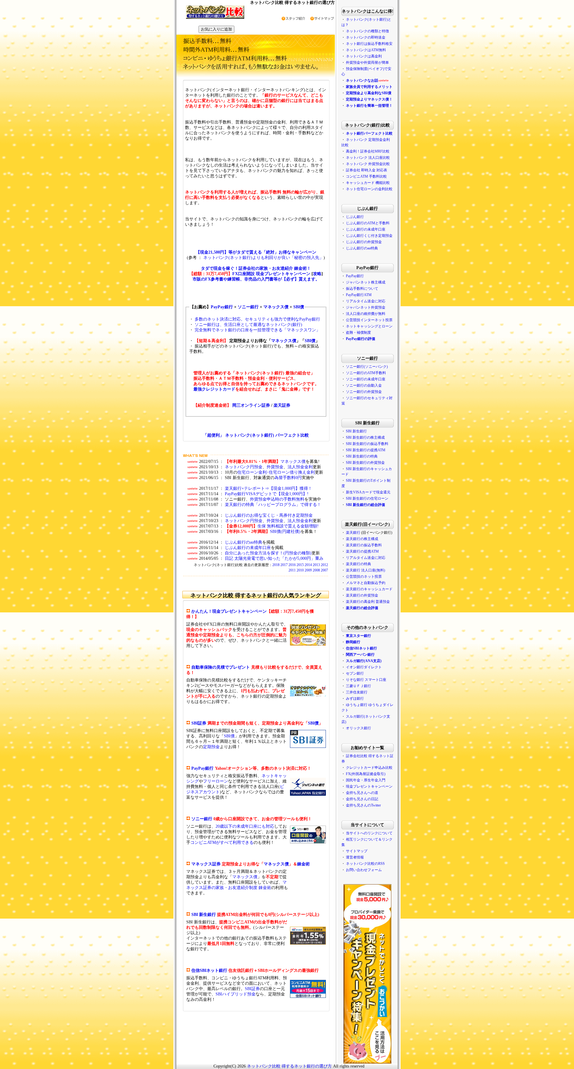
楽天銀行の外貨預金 (362, 595)
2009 (308, 570)
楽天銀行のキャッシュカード (369, 589)
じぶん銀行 (355, 217)
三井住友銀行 (356, 692)
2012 (324, 565)
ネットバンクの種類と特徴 (367, 31)
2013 (316, 565)
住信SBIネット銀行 (209, 970)
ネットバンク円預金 (243, 467)
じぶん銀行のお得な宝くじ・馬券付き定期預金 (269, 515)
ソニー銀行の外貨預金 (364, 392)
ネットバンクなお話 (362, 80)
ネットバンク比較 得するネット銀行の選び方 (289, 1066)
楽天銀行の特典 (358, 564)
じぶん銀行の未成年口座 (248, 547)
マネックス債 (275, 307)
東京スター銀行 (358, 636)
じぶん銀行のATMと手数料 (368, 223)
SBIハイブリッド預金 (236, 994)
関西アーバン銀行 (360, 654)
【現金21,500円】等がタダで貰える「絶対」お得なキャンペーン (256, 252)
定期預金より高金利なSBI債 (368, 93)
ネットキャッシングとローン (369, 326)
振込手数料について (362, 288)
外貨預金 (275, 467)
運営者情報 (355, 857)
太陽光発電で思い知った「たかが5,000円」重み (278, 558)
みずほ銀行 (355, 698)
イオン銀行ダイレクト (364, 667)
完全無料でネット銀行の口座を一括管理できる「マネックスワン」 (257, 330)
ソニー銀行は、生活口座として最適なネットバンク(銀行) (248, 324)
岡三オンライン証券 (251, 405)
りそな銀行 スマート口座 (366, 680)
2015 (300, 565)
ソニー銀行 (248, 307)
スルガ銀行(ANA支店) (363, 661)
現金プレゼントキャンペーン (369, 786)
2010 (300, 570)
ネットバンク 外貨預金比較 (368, 164)
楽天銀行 (353, 532)
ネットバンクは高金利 (364, 56)
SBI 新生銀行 (203, 914)
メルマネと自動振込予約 (365, 583)
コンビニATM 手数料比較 (366, 176)
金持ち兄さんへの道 (362, 793)
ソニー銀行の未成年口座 (365, 379)
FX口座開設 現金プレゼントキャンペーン (271, 274)
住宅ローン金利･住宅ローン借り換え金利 (276, 472)
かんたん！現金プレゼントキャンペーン (229, 611)
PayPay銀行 (222, 307)
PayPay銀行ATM (359, 295)
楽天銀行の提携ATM (362, 551)
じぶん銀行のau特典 (243, 542)
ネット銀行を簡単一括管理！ (369, 105)
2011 (292, 570)
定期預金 (211, 747)
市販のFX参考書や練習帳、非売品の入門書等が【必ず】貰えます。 (256, 279)
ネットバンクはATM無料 (366, 50)
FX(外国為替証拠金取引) (365, 774)
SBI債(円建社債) (285, 531)
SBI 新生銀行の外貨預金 (365, 462)
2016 (292, 565)
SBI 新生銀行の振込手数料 (367, 444)
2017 (284, 565)
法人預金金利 (300, 467)
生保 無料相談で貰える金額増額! (288, 526)
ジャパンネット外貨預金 (365, 307)
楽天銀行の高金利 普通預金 (368, 602)
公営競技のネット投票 (364, 576)
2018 (276, 565)
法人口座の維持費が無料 (365, 314)
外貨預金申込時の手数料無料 (277, 499)
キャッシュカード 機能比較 (368, 183)
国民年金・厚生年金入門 (365, 780)
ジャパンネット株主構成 (365, 282)
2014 (308, 565)
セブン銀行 (355, 673)
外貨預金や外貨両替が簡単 (367, 62)
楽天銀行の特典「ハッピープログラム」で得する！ (273, 504)
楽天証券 (282, 405)
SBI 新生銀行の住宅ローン (367, 498)
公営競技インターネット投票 (369, 320)
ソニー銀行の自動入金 (364, 385)
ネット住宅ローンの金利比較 (369, 189)
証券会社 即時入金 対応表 (366, 170)
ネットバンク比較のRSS (365, 863)
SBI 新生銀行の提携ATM (365, 450)
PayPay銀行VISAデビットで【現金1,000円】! (267, 494)
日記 (229, 558)
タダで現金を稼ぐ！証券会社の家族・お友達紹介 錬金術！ (256, 268)
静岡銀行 (353, 642)
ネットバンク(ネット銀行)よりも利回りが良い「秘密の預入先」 (263, 257)
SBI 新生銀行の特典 (362, 456)
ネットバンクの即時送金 (365, 37)
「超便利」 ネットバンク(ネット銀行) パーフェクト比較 (256, 435)
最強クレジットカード (214, 389)
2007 (324, 570)
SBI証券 (198, 723)
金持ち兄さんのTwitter (363, 805)
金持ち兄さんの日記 (362, 799)
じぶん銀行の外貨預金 (364, 242)
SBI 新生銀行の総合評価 (365, 505)
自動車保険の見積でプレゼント (220, 667)
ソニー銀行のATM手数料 (366, 373)
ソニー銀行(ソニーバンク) (367, 367)
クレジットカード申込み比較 (369, 767)
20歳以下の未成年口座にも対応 (245, 826)
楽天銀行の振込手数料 (364, 545)
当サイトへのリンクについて (369, 833)
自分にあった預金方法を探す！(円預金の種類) (268, 553)
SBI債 (298, 307)
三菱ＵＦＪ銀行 (358, 686)
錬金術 (303, 864)
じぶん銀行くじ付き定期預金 (369, 236)
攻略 (317, 274)
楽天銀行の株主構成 (362, 539)
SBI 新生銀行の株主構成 (365, 437)
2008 (316, 570)
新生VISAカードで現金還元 (368, 492)
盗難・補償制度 (358, 332)
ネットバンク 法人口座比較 (368, 157)
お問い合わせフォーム (364, 870)
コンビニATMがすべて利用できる (222, 842)
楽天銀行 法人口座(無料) (365, 570)
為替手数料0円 (288, 477)
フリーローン (215, 781)
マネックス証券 (206, 864)
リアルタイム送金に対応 (365, 301)
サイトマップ (356, 851)
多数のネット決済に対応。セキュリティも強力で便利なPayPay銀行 (257, 319)
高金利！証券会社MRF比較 (368, 151)
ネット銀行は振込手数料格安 (369, 44)
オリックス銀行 (358, 728)
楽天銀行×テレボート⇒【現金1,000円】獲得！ (268, 488)
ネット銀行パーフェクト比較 (369, 133)
